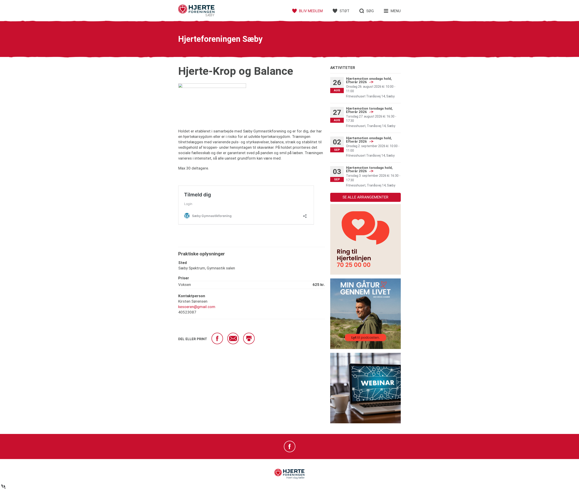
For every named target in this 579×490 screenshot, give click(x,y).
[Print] (249, 338)
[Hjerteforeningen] (289, 478)
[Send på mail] (233, 338)
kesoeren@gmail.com (196, 306)
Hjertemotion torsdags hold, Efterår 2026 (369, 110)
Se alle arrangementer (365, 197)
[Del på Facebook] (217, 338)
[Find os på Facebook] (289, 446)
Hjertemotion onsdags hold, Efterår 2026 (369, 80)
